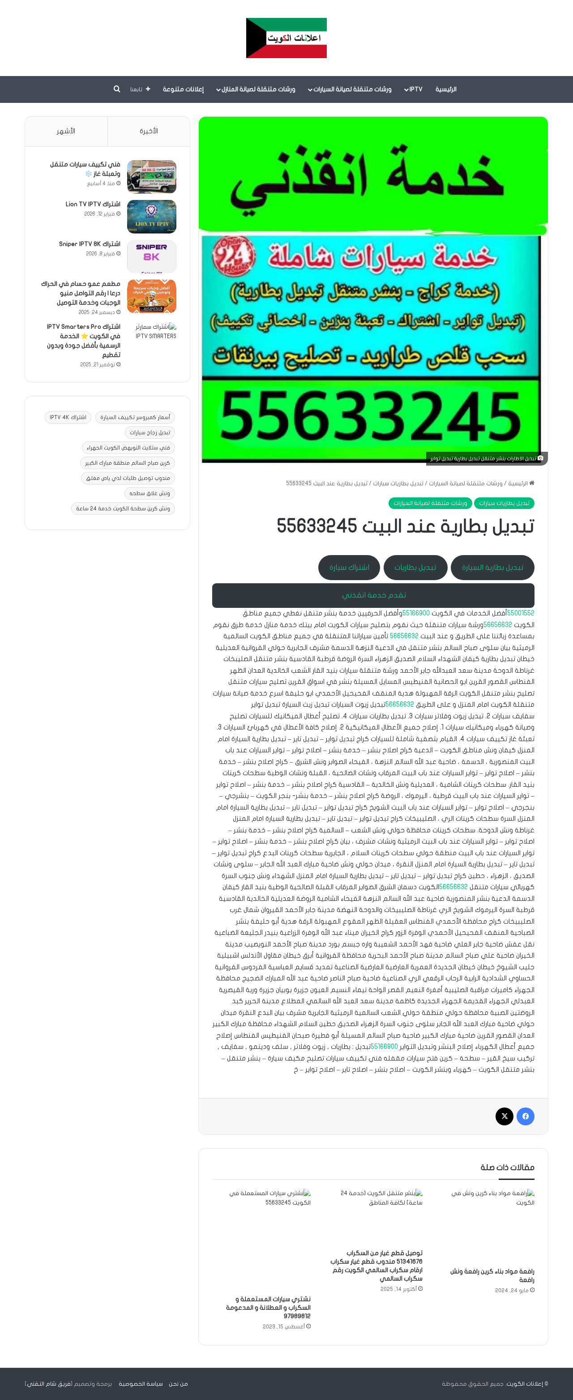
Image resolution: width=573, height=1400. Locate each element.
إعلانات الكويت (524, 1384)
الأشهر (66, 131)
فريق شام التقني (49, 1384)
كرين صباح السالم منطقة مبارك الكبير (127, 463)
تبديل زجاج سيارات (150, 432)
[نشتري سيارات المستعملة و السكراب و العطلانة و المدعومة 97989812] (261, 1239)
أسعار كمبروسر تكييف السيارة (135, 417)
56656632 (497, 624)
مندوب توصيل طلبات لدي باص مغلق (128, 478)
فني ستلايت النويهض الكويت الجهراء (128, 447)
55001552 (521, 613)
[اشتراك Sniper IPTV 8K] (151, 256)
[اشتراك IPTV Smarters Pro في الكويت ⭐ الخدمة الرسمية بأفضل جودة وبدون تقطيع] (151, 339)
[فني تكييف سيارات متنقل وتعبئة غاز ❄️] (151, 177)
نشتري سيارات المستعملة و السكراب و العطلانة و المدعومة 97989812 (268, 1307)
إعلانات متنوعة (183, 89)
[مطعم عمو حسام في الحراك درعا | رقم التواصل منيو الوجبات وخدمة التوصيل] (151, 296)
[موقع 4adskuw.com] (286, 38)
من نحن (178, 1384)
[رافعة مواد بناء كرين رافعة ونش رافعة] (485, 1226)
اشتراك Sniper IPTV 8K (89, 244)
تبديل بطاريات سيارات (398, 483)
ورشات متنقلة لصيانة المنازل (258, 89)
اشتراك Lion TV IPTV (93, 204)
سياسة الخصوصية (141, 1384)
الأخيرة (149, 131)
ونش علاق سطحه (149, 493)
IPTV (416, 89)
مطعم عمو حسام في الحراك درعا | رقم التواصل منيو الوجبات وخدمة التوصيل (80, 293)
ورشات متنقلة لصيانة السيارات (352, 89)
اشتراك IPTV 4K (68, 417)
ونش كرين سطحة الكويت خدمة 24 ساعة (123, 508)
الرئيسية (446, 89)
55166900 (416, 613)
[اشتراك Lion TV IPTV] (151, 216)
